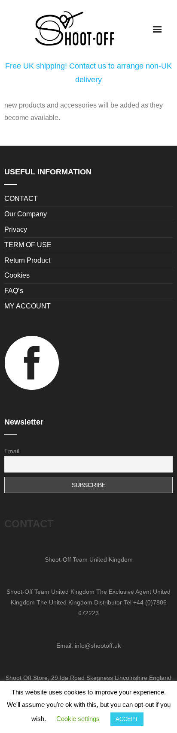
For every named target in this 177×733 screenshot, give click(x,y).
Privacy (15, 229)
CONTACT (21, 198)
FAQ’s (13, 290)
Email (11, 451)
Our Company (25, 214)
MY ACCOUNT (27, 306)
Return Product (27, 260)
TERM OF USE (28, 244)
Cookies (17, 275)
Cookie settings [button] (78, 718)
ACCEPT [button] (127, 719)
